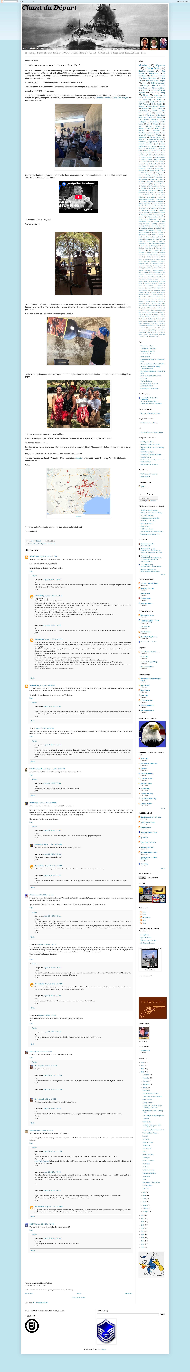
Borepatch (144, 837)
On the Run (146, 1164)
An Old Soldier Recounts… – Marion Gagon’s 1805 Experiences (151, 402)
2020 (142, 1222)
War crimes (162, 323)
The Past (158, 319)
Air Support (146, 1139)
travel (141, 336)
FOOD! (156, 128)
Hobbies (150, 279)
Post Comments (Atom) (40, 1302)
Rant (160, 108)
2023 (142, 1072)
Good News (160, 277)
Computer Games (143, 263)
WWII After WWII (146, 523)
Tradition (143, 188)
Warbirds (142, 325)
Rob (30, 1051)
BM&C (140, 259)
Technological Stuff (144, 317)
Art (160, 219)
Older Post (128, 1293)
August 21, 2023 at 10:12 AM (42, 1051)
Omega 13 (147, 303)
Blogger (103, 1349)
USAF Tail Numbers (147, 515)
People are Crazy (144, 237)
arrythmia (150, 328)
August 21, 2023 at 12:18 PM (52, 1151)
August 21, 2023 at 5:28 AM (56, 769)
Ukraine (162, 106)
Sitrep (144, 312)
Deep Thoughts (143, 179)
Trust (140, 323)
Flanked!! (145, 1167)
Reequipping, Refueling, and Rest (153, 1130)
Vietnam (163, 213)
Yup (162, 325)
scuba (156, 334)
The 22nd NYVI (155, 150)
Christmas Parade (150, 195)
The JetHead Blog (147, 564)
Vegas (163, 159)
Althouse (144, 768)
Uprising (162, 75)
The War (150, 97)
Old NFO (32, 1224)
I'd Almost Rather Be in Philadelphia (152, 201)
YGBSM (143, 162)
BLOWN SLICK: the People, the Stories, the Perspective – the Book (151, 551)
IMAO (143, 486)
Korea (150, 168)
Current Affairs (158, 177)
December (146, 1075)
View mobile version (78, 1297)
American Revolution (151, 255)
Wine (45, 544)
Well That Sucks (146, 173)
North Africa (161, 97)
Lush (144, 915)
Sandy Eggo (151, 241)
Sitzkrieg (149, 126)
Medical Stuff (159, 168)
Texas (162, 317)
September (146, 1084)
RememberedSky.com (148, 549)
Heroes (159, 117)
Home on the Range (147, 615)
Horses (156, 279)
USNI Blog (144, 695)
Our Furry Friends (156, 303)
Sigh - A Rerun (152, 106)
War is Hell (159, 188)
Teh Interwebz (154, 317)
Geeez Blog (144, 864)
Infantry (143, 159)
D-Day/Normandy (158, 83)
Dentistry (141, 270)
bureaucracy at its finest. (146, 193)
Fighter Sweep (145, 556)
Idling (145, 281)
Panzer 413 (142, 142)
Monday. (161, 294)
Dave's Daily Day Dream (149, 637)
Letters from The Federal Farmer (151, 454)
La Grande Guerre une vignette (152, 116)
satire (145, 334)
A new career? (147, 1148)
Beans (31, 1130)
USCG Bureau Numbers (148, 521)
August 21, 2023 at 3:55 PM (54, 984)
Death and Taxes (158, 268)
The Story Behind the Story (157, 243)
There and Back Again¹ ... (150, 1133)
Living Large (157, 290)
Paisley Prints (145, 935)
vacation (148, 113)
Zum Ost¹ (145, 1188)
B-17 (162, 257)
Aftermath (145, 1119)
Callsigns (146, 261)
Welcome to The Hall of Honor (150, 413)
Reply (31, 571)
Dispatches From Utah (148, 570)
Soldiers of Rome (153, 312)
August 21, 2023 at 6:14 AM (48, 803)
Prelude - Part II (154, 170)
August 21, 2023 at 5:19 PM (52, 875)
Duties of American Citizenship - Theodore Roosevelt (151, 367)
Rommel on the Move (149, 1173)
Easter (145, 272)
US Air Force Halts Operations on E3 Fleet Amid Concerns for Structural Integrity (151, 559)
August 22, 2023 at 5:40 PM (54, 1206)
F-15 (150, 272)
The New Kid (146, 1122)
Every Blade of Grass (148, 822)
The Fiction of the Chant (148, 348)
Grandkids (145, 108)
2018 (142, 1228)
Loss (147, 292)
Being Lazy (154, 164)
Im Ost (155, 85)
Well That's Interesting (156, 215)
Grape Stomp (34, 544)
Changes (153, 261)
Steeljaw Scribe (146, 598)
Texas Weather (154, 133)
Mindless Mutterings (156, 137)
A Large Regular (146, 803)
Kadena (154, 283)
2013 (142, 1244)
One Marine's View (147, 667)
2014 (142, 1241)
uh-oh (146, 336)
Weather (158, 135)
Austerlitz (156, 257)
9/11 (162, 217)
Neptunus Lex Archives (148, 351)
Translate (153, 501)
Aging (148, 252)
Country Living (159, 266)
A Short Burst (152, 68)
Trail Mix (160, 321)
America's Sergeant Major (149, 662)
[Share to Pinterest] (54, 541)
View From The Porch (148, 842)
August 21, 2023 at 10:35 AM (43, 1130)
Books (140, 195)
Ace (162, 250)
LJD (157, 144)
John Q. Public (146, 627)
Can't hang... (155, 226)
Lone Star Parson (146, 778)
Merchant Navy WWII (144, 294)
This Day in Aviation (147, 544)
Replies (34, 576)
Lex (148, 124)
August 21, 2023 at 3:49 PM (54, 866)
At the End (148, 257)
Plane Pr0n (150, 181)
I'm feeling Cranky (148, 1170)
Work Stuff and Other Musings (147, 190)
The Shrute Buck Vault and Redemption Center (149, 385)
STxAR (32, 895)
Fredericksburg (149, 275)
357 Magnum (145, 788)
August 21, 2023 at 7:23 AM (52, 916)
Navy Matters (145, 690)
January (145, 1211)
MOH (159, 99)
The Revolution (152, 186)
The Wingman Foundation (149, 474)
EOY (140, 272)
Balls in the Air (149, 259)
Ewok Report (151, 197)
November (146, 1078)
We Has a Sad (159, 153)
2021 (142, 1218)
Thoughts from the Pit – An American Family (150, 621)
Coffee (163, 226)
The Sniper (145, 1158)
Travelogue (154, 246)
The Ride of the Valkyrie (155, 80)
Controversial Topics (157, 263)
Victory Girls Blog (147, 793)
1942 (153, 92)
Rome (140, 184)
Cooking (150, 266)
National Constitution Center (149, 464)
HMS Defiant (145, 685)
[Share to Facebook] (52, 541)
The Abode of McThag (148, 798)
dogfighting (153, 330)
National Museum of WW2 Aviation (152, 531)
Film (159, 197)
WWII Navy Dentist (147, 705)
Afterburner (141, 252)
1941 (152, 75)
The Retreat (150, 115)
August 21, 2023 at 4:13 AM (48, 556)
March (145, 1205)
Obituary (141, 303)
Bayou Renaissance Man (149, 852)
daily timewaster (146, 827)
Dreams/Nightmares (158, 270)
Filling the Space (147, 1142)
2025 (142, 1065)
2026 (142, 1062)
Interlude (147, 283)
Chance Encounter (148, 1161)
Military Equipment (144, 204)
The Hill (143, 186)
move (162, 332)
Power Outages (159, 308)
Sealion (159, 310)
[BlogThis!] (48, 541)
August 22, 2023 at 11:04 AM (54, 596)
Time (145, 321)
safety (140, 334)
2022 (150, 155)
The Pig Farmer (147, 1102)
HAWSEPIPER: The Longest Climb (151, 679)
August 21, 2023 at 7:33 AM (53, 844)
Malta (162, 292)
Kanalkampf (142, 168)
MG (158, 292)
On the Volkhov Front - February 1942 (152, 1112)
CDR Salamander (147, 700)
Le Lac (146, 150)
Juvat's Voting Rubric (147, 354)
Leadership (141, 288)
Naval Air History (146, 603)
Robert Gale (162, 208)
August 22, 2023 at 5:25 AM (52, 1238)
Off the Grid (144, 208)
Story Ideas (148, 314)
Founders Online (146, 457)
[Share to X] (50, 541)
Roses (163, 170)
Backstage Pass (147, 1185)
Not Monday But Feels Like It (156, 206)
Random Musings (146, 71)
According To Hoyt (147, 773)
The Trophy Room (146, 381)
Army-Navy (159, 173)
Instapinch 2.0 (145, 593)
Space (161, 312)
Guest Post (153, 73)
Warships (143, 215)
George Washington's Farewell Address (153, 364)
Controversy (142, 266)
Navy (153, 232)
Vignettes (160, 65)
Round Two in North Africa (151, 1182)
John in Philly (34, 556)
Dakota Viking (154, 122)
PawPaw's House (146, 783)
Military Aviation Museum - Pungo (151, 513)
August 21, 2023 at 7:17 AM (52, 783)
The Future (151, 319)
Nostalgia (160, 301)
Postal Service (149, 308)
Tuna (144, 920)
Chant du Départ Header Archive (151, 376)
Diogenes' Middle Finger (149, 832)
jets (153, 332)
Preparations (146, 1176)
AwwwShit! (142, 137)
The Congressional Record (149, 423)
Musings (154, 119)
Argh (141, 257)
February (146, 1208)
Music (154, 108)
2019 (142, 1225)
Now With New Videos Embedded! (151, 566)
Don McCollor (39, 866)
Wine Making (51, 544)
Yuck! (157, 325)
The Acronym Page (147, 346)
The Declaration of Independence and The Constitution (152, 461)
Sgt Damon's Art (146, 937)
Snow (160, 241)
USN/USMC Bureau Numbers (150, 518)
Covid (140, 268)
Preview (141, 310)
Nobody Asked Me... (147, 847)
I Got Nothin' (157, 104)
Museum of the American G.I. (150, 534)
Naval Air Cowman (147, 588)
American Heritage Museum (149, 510)
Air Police (155, 252)
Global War (151, 277)
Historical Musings (146, 157)
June (144, 1195)
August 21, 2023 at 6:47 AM (44, 895)
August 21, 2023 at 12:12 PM (52, 1075)
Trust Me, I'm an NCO (148, 642)
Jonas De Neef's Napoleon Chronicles (149, 399)
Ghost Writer (142, 277)
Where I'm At (149, 248)
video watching (154, 336)
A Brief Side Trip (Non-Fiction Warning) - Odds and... (152, 1106)
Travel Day (147, 99)
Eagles (149, 128)
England (158, 228)
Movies (150, 159)
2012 (142, 1247)
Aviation (141, 175)
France (156, 95)
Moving (155, 124)
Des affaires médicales (147, 228)
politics (150, 162)
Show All (163, 574)
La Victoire (149, 285)
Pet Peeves (153, 208)
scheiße (151, 334)
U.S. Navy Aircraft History (150, 583)
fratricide (161, 330)
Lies (150, 290)
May (144, 1199)
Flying (145, 95)
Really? (160, 237)
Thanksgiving (142, 243)
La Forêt (141, 181)
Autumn (156, 221)
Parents (154, 235)
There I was (144, 246)
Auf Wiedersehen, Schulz (150, 1093)
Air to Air (160, 193)
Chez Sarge (161, 261)
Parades (145, 305)
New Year (141, 206)
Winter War (152, 146)
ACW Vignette (159, 162)
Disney (148, 270)
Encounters (146, 1090)
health (148, 332)
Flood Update (150, 230)
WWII (151, 188)
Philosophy (152, 305)
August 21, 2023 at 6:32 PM (52, 1190)
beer (156, 328)
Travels (145, 90)
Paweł (161, 235)
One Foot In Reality (147, 710)
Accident (156, 250)
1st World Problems (152, 217)
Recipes (141, 239)
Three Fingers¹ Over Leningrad (152, 1096)
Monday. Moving (143, 297)
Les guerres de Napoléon (154, 139)
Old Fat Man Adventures (149, 763)
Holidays (145, 85)
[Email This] (47, 541)
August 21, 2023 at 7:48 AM (52, 854)
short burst (162, 334)
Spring (155, 184)
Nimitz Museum (150, 301)
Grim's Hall (144, 758)
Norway (141, 106)
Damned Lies (148, 268)
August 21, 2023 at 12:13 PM (52, 1089)
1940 (144, 83)
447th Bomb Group (147, 529)
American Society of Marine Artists (152, 432)
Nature (151, 299)
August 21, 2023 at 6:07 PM (52, 1172)
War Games (148, 153)
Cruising (159, 126)
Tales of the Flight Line (148, 210)
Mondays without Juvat (156, 297)
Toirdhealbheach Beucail (37, 769)
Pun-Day (147, 310)
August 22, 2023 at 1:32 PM (52, 625)
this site (79, 458)
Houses (160, 166)
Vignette (152, 102)
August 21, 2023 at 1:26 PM (47, 1099)
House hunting (161, 199)
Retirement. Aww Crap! (152, 239)
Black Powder (148, 177)
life (157, 332)
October (145, 1081)
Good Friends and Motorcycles (150, 571)
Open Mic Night (144, 235)
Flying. (159, 230)
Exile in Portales (146, 632)
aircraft (161, 190)
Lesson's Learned (143, 290)
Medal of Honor (158, 88)
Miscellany (142, 133)
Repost (153, 310)
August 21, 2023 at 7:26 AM (52, 968)
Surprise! (156, 314)
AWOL (144, 1151)
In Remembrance (160, 157)
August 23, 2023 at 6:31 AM (53, 639)
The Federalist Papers (147, 452)
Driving (163, 155)
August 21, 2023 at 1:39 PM (52, 1108)
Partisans (156, 159)
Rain (153, 237)
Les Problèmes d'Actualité (155, 288)
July (144, 1192)
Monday (40, 544)
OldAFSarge (33, 803)
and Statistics (142, 328)
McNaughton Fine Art (147, 943)
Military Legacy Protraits (148, 940)
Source (78, 516)
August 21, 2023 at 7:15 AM (52, 745)
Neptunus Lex (145, 1050)
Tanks (162, 314)
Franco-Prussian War (145, 144)
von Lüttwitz (142, 155)
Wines (158, 248)
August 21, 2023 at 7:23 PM (45, 1224)
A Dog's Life (142, 219)
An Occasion (162, 255)
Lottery (153, 292)
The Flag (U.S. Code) (147, 442)
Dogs (161, 142)
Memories (159, 113)
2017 (142, 1231)
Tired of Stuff (152, 321)
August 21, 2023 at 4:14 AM (46, 685)
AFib (150, 250)
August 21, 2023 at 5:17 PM (52, 996)
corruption (162, 328)
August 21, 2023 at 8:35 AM (47, 1015)
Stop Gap (141, 314)
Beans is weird (159, 259)
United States (146, 323)
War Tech (154, 323)
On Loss (160, 232)
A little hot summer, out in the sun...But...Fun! (151, 1126)
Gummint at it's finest (156, 179)
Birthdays (155, 224)
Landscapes (160, 285)
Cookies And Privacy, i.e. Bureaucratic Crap (153, 360)
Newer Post (29, 1293)
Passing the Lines (147, 1154)
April (144, 1202)
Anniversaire (152, 219)
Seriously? (148, 184)
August (145, 1087)
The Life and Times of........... (150, 651)
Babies (156, 155)
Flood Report (157, 272)
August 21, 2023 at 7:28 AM (52, 706)
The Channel (142, 319)
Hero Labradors (145, 476)
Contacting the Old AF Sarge (150, 388)
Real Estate (159, 181)
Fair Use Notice (145, 357)
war (145, 250)
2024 (142, 1069)
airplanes (141, 217)
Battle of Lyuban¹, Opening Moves (153, 1115)
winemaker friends (103, 98)
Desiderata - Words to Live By (150, 444)
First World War (151, 148)
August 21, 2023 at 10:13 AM (47, 1066)
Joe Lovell (32, 685)
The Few (162, 184)
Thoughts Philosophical (151, 213)
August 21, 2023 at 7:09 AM (52, 579)
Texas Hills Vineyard (121, 98)
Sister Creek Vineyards (42, 1161)
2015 (142, 1238)
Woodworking (143, 111)
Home (79, 1293)
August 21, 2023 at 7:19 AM (52, 830)
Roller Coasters (147, 1099)
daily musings (144, 330)
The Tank (162, 186)
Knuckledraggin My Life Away (151, 817)
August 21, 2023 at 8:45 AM (52, 1032)
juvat (144, 923)
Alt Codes (144, 378)
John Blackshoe (149, 78)
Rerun (140, 115)
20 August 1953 (146, 545)
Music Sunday (158, 204)
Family (162, 92)
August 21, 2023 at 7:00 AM (47, 944)
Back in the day (143, 164)
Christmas (155, 111)
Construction (156, 130)
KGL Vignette (143, 119)
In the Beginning (153, 281)
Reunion (145, 1136)
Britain (140, 261)
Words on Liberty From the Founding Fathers (152, 448)
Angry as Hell (152, 142)
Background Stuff (151, 175)
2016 (142, 1234)
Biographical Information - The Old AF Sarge (153, 372)
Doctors (141, 128)
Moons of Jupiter (143, 299)
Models (155, 294)
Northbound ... (147, 1145)
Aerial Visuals (145, 526)
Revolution (142, 102)
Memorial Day (143, 170)
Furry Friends (159, 275)
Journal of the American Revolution (149, 858)
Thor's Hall (144, 657)
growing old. (142, 332)
